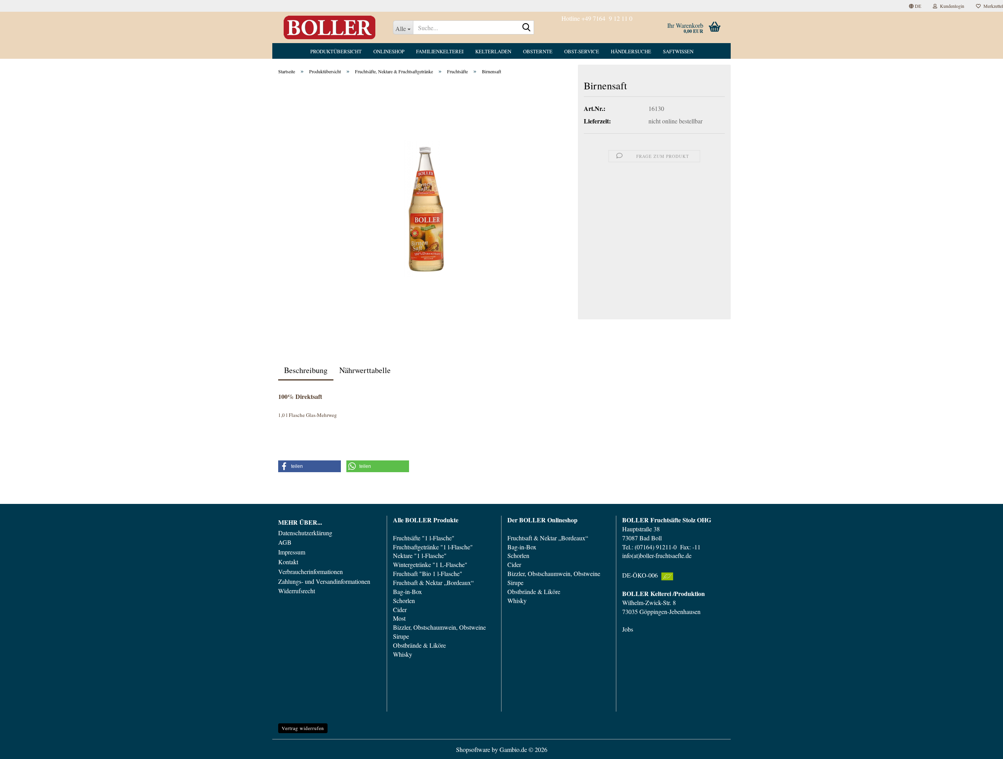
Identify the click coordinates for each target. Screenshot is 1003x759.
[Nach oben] (981, 747)
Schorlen (404, 600)
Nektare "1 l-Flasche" (420, 555)
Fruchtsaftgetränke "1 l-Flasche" (433, 547)
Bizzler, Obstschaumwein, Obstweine (439, 627)
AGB (284, 542)
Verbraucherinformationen (310, 572)
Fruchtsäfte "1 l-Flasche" (423, 538)
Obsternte (537, 51)
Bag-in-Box (407, 591)
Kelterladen (493, 51)
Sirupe (401, 636)
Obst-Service (581, 51)
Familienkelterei (439, 51)
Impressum (291, 552)
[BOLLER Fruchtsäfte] (329, 27)
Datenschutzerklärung (305, 533)
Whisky (402, 654)
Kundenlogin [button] (950, 6)
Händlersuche (631, 51)
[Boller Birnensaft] (425, 207)
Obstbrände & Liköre (419, 645)
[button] (915, 6)
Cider (400, 609)
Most (399, 618)
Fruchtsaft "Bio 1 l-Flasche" (427, 573)
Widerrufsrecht (296, 591)
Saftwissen (678, 51)
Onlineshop (388, 51)
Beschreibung (306, 370)
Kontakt (288, 562)
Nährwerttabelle (365, 370)
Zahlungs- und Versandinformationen (324, 581)
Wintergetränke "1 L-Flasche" (430, 564)
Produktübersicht (336, 51)
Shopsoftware (473, 749)
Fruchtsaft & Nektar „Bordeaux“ (433, 582)
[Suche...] (526, 28)
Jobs (627, 629)
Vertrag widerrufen (303, 728)
